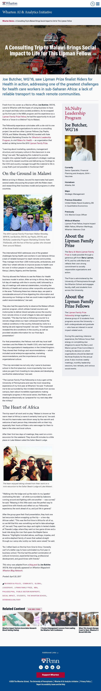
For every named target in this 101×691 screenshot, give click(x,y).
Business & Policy (13, 583)
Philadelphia (8, 592)
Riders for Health (24, 140)
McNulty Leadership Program (75, 113)
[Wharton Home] (9, 4)
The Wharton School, (21, 682)
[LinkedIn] (47, 667)
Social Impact (8, 596)
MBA (36, 587)
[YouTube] (52, 667)
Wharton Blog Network (12, 571)
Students (21, 596)
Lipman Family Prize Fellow (14, 117)
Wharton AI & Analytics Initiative (66, 682)
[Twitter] (41, 667)
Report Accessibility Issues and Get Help (50, 685)
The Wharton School (37, 596)
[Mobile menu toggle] (97, 4)
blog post (33, 565)
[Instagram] (58, 667)
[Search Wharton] (93, 4)
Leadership (7, 587)
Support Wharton (50, 675)
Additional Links (49, 653)
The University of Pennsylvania (41, 682)
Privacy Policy (85, 682)
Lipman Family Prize (38, 143)
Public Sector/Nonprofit (28, 592)
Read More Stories (34, 609)
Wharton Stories (8, 21)
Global (38, 583)
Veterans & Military (11, 600)
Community (28, 583)
